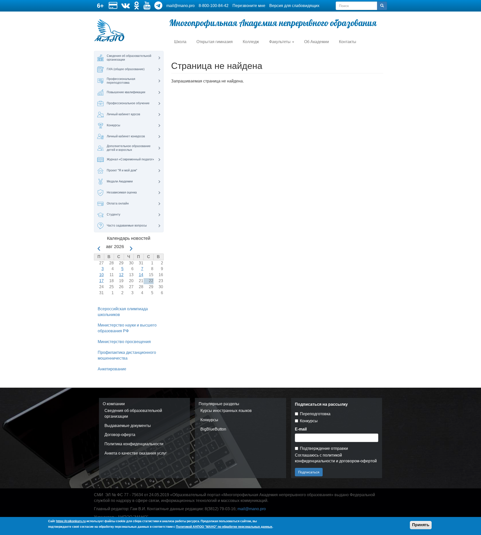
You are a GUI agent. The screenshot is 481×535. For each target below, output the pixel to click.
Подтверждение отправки (324, 448)
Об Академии (316, 42)
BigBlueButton (213, 429)
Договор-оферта (119, 435)
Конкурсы (209, 420)
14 (141, 275)
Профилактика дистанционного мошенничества (127, 355)
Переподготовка (315, 414)
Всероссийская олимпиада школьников (123, 312)
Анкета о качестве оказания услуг (135, 453)
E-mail (301, 429)
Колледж (251, 42)
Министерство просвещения (124, 342)
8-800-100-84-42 (213, 6)
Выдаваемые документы (127, 425)
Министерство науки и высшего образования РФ (127, 328)
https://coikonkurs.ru (71, 521)
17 (101, 281)
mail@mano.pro (180, 6)
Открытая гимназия (214, 42)
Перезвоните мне (248, 6)
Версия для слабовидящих (294, 6)
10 (101, 275)
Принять (420, 525)
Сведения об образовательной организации (133, 413)
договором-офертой (358, 461)
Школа (180, 42)
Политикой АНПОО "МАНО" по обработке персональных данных (224, 527)
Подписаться (308, 472)
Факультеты (280, 42)
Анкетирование (112, 369)
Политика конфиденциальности (133, 444)
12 (121, 275)
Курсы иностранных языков (226, 410)
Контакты (347, 42)
